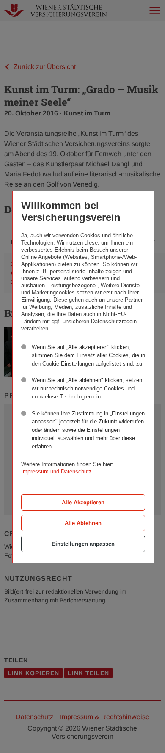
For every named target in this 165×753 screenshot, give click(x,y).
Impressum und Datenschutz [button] (56, 471)
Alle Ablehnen (83, 523)
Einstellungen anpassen (83, 544)
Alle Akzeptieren (83, 502)
